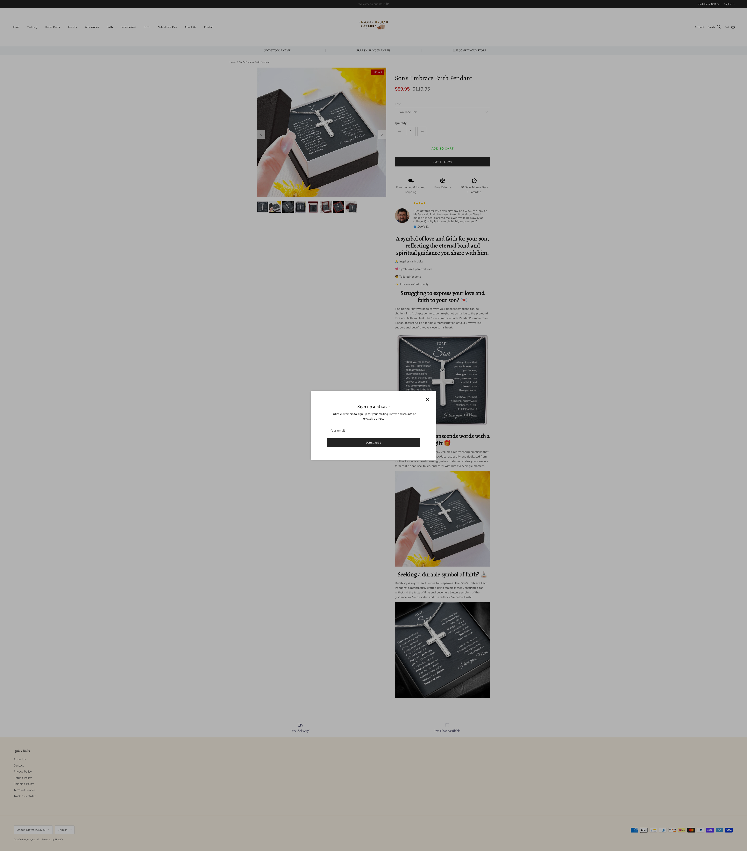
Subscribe (373, 442)
